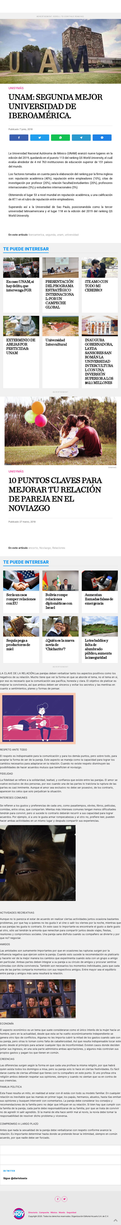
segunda (51, 234)
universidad (72, 234)
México (54, 1212)
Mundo (62, 1212)
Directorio (32, 1212)
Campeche (44, 1212)
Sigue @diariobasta (15, 1178)
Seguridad (71, 1212)
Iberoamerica (36, 234)
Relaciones (58, 548)
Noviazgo (45, 548)
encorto (33, 548)
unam (60, 234)
